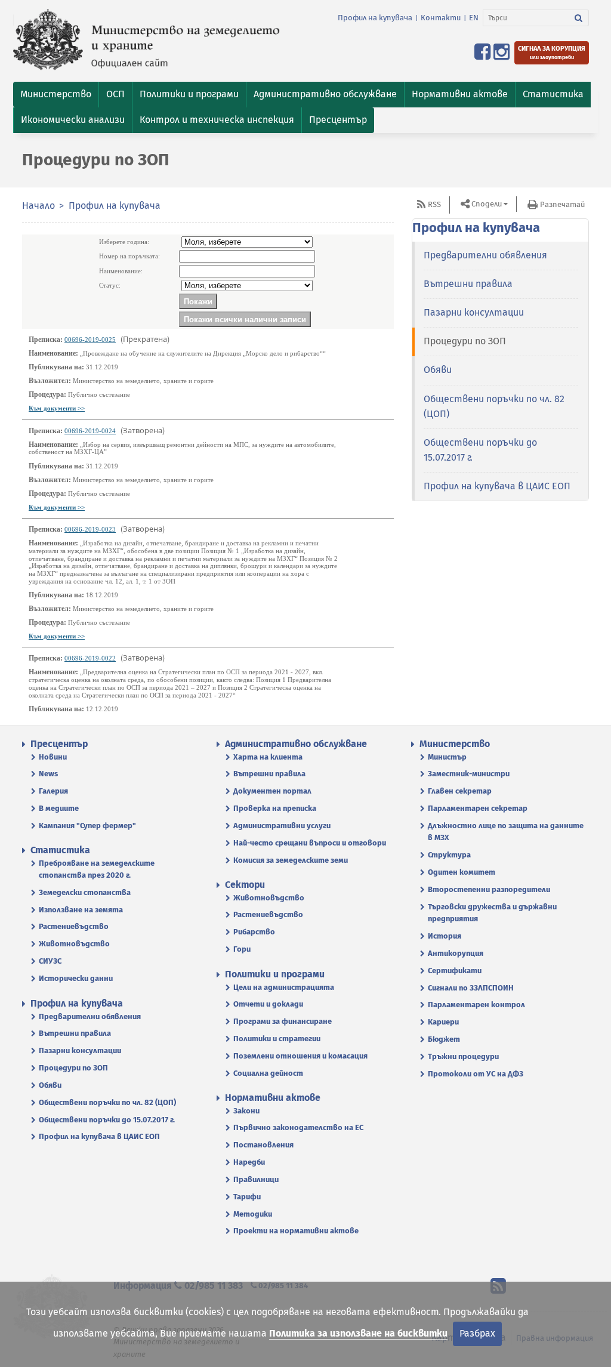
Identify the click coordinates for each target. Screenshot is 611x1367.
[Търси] (579, 18)
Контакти (441, 17)
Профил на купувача (375, 17)
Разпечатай (562, 204)
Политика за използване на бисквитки (358, 1333)
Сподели (486, 203)
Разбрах (477, 1333)
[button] (55, 94)
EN (474, 17)
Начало (38, 205)
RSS (434, 204)
